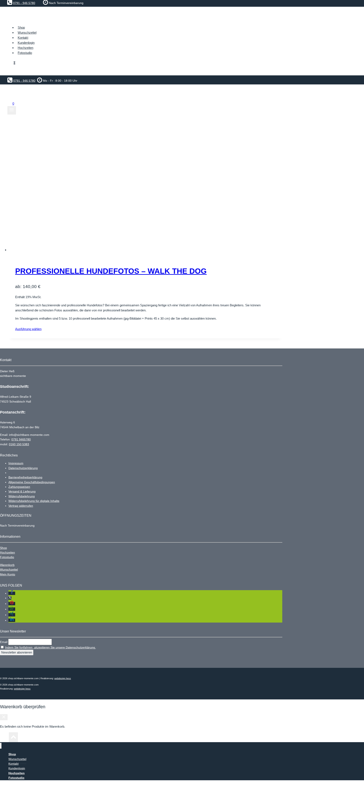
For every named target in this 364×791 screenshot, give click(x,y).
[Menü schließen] (0, 746)
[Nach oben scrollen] (4, 738)
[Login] (148, 71)
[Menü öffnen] (11, 110)
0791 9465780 (21, 439)
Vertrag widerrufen (20, 505)
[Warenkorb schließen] (4, 717)
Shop (3, 548)
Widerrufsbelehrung (21, 496)
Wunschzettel (27, 32)
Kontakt (23, 37)
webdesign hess (62, 678)
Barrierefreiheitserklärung (25, 477)
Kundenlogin (26, 42)
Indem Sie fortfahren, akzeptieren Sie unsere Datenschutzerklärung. (50, 647)
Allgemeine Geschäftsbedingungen (31, 482)
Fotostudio (7, 557)
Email (3, 642)
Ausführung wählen (28, 329)
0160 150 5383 (19, 444)
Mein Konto (7, 574)
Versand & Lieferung (22, 491)
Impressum (15, 463)
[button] (11, 593)
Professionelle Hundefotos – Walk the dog (111, 271)
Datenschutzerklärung (23, 468)
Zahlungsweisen (19, 486)
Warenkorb (7, 565)
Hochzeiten (7, 552)
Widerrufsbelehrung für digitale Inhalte (33, 501)
